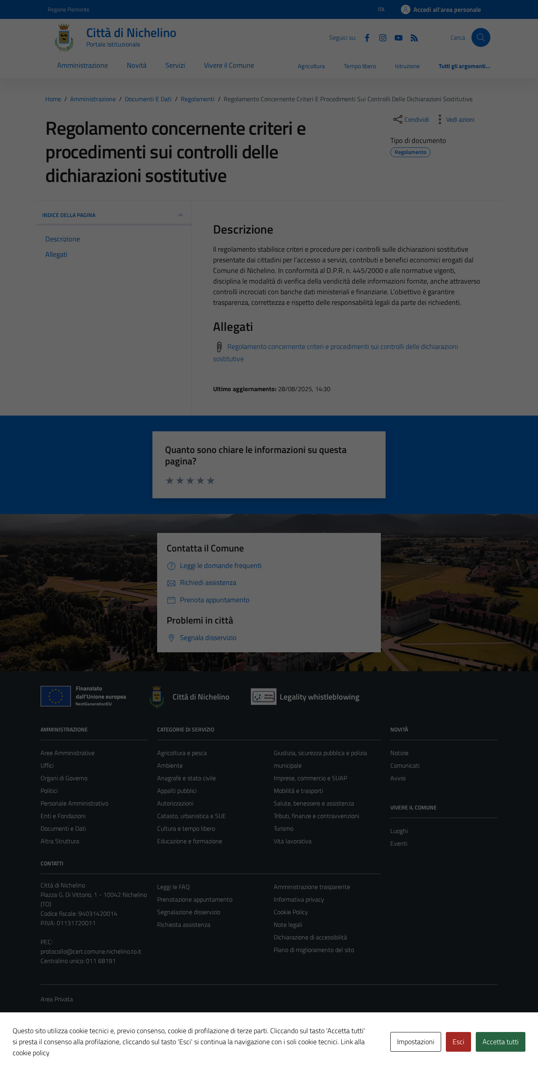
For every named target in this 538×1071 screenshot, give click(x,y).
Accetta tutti (500, 1041)
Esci (458, 1041)
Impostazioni (415, 1041)
